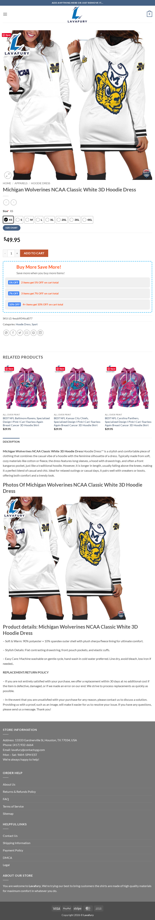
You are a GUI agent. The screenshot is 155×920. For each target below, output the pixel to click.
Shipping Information (16, 843)
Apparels (21, 183)
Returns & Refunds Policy (19, 791)
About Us (9, 784)
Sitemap (8, 813)
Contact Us (10, 835)
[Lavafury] (77, 14)
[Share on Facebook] (13, 333)
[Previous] (3, 401)
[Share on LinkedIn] (40, 333)
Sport (35, 324)
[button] (5, 14)
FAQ (6, 799)
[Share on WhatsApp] (6, 333)
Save (8, 35)
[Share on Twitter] (20, 333)
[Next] (152, 401)
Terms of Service (13, 806)
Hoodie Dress (40, 183)
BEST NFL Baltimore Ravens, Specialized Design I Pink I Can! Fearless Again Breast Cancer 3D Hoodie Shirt (26, 422)
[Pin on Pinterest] (33, 333)
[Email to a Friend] (27, 333)
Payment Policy (13, 850)
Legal (6, 865)
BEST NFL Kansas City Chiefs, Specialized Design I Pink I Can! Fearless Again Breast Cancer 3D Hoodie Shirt (77, 422)
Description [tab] (11, 441)
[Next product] (6, 202)
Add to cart (34, 253)
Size (6, 211)
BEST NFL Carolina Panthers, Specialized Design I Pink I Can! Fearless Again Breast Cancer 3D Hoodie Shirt (128, 422)
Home (7, 183)
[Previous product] (13, 202)
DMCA (7, 857)
